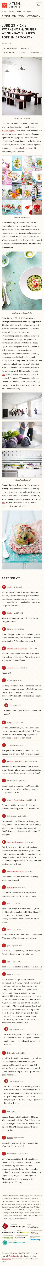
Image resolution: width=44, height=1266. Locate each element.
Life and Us (35, 53)
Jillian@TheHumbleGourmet (17, 871)
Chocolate (21, 11)
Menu (38, 5)
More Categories (33, 16)
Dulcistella (11, 1053)
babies (30, 148)
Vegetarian (21, 16)
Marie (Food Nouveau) (15, 842)
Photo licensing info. (16, 1256)
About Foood (11, 668)
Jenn (8, 903)
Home (4, 11)
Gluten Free (6, 16)
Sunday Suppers (8, 130)
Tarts (14, 16)
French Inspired (9, 53)
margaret (10, 722)
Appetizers (11, 11)
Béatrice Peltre (16, 1253)
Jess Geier (10, 887)
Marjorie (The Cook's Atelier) (17, 648)
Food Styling (26, 48)
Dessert (29, 11)
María (9, 929)
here (3, 374)
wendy (9, 587)
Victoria (10, 1138)
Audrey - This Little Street (16, 800)
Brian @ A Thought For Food (17, 761)
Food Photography (10, 48)
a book (21, 148)
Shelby (9, 613)
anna (8, 961)
